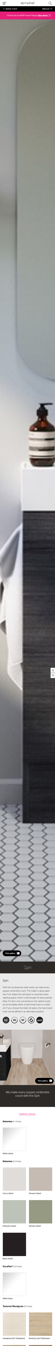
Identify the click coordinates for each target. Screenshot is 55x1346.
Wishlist (46, 9)
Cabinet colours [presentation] (27, 1113)
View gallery (10, 953)
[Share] (53, 670)
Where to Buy (11, 9)
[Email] (53, 675)
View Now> (43, 15)
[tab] (27, 1114)
